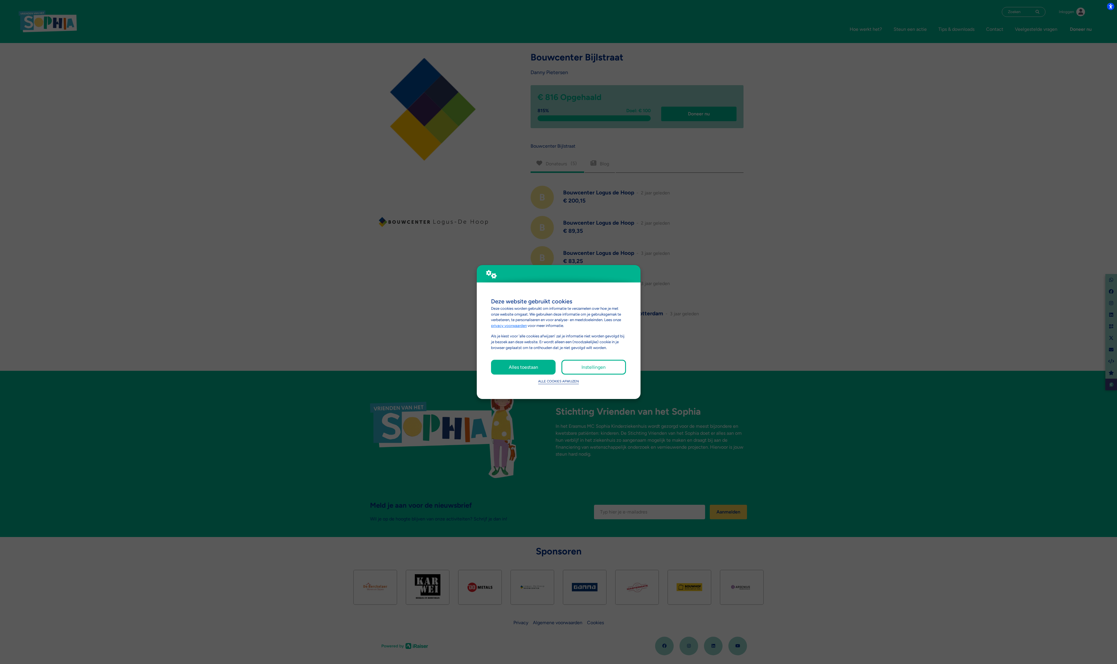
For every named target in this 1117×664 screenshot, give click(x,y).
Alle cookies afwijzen (558, 381)
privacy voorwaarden (509, 325)
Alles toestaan (523, 367)
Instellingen (593, 367)
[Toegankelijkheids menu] (1110, 6)
